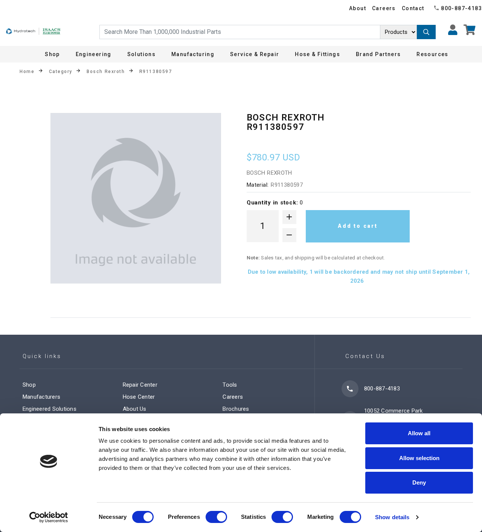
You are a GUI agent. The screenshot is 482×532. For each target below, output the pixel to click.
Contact (413, 8)
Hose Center (139, 396)
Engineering (93, 54)
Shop (52, 54)
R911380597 (155, 71)
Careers (384, 8)
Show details (392, 517)
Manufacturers (41, 396)
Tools (230, 384)
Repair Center (140, 384)
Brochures (236, 408)
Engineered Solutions (49, 408)
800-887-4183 (461, 8)
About (357, 8)
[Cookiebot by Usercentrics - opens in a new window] (49, 517)
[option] (136, 198)
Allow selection (419, 458)
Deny (419, 482)
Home (27, 71)
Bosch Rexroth (106, 71)
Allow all (419, 433)
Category (60, 71)
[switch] (216, 517)
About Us (134, 408)
